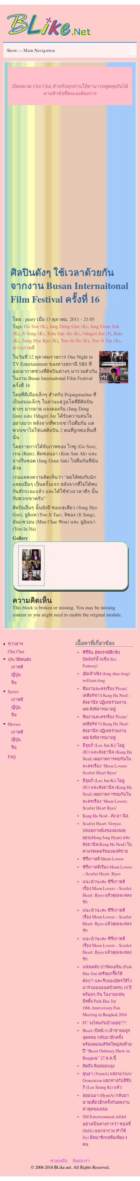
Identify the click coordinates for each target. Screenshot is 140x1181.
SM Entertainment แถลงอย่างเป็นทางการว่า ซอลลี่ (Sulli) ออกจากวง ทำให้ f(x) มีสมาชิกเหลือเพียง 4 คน (107, 1130)
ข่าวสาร (15, 644)
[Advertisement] (70, 186)
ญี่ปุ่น (16, 675)
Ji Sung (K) (33, 333)
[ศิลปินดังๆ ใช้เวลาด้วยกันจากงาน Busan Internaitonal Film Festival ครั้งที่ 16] (113, 381)
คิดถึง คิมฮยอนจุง (99, 1066)
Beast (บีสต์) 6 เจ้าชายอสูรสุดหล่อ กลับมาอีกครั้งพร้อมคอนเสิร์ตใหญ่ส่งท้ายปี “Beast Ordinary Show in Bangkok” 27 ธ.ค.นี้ (107, 1044)
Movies (14, 724)
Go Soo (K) (35, 326)
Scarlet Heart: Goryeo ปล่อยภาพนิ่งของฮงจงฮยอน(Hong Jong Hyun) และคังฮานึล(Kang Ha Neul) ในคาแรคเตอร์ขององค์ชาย (107, 837)
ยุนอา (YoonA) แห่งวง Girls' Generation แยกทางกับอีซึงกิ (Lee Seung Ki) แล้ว (107, 1080)
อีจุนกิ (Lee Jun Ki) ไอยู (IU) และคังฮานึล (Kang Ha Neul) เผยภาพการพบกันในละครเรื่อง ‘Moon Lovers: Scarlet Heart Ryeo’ (107, 759)
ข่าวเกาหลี (24, 347)
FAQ (12, 757)
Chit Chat (16, 651)
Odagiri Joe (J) (97, 333)
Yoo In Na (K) (75, 340)
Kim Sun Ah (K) (63, 333)
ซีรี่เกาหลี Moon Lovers (103, 859)
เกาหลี (17, 667)
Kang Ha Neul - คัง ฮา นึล (105, 816)
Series (13, 691)
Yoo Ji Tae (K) (106, 340)
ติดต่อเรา (81, 1161)
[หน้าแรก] (49, 37)
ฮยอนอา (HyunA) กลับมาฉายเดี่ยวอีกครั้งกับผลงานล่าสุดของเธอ (106, 1102)
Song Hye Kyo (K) (40, 340)
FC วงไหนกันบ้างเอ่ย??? (104, 1023)
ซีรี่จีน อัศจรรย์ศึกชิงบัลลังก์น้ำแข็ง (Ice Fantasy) (101, 659)
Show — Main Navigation (31, 50)
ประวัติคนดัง (19, 659)
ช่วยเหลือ (59, 1161)
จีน (14, 682)
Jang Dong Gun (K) (69, 326)
